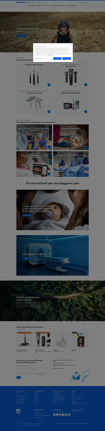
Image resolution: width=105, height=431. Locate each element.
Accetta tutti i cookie (66, 58)
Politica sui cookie (50, 55)
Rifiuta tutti (57, 58)
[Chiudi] (71, 44)
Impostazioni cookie (39, 58)
